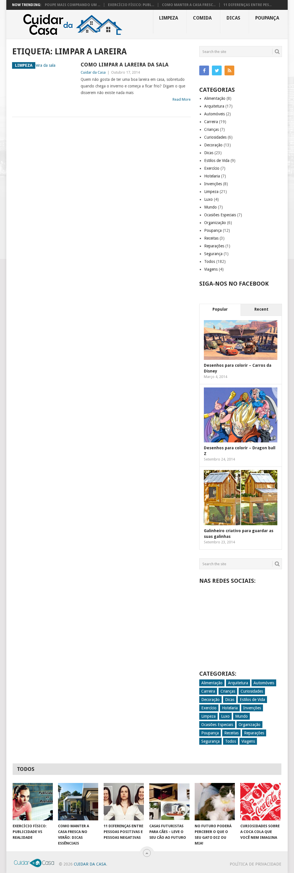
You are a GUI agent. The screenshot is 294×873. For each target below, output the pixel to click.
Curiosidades (215, 137)
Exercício (211, 168)
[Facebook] (204, 70)
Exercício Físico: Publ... (131, 5)
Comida (202, 18)
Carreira (211, 121)
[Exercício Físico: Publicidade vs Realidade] (33, 801)
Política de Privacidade (255, 864)
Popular (220, 309)
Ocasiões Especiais (220, 215)
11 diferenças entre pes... (247, 5)
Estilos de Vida (216, 160)
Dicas (233, 18)
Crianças (211, 129)
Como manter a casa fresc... (189, 5)
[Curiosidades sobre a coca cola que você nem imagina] (260, 801)
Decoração (213, 145)
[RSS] (229, 70)
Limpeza (168, 18)
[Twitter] (217, 70)
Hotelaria (212, 176)
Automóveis (214, 114)
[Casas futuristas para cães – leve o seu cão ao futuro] (169, 801)
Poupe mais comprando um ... (72, 5)
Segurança (213, 253)
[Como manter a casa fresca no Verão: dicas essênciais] (78, 801)
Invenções (213, 184)
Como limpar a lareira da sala (125, 65)
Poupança (267, 18)
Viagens (211, 269)
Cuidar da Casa (93, 72)
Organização (215, 222)
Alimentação (214, 98)
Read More (182, 99)
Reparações (214, 246)
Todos (209, 261)
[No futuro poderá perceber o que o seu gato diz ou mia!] (215, 801)
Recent (261, 309)
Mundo (210, 207)
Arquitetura (214, 106)
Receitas (211, 238)
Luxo (208, 199)
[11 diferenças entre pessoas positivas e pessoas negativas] (124, 801)
